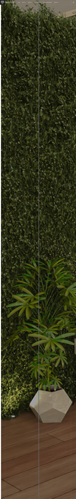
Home (19, 2)
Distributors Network (47, 2)
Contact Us (56, 2)
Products (30, 2)
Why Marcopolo (38, 2)
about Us (24, 2)
